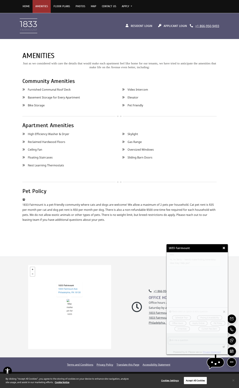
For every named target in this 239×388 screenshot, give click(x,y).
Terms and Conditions (80, 364)
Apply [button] (126, 6)
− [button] (32, 274)
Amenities (41, 6)
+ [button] (32, 269)
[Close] (233, 380)
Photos (80, 6)
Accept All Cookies (195, 380)
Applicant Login (176, 26)
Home (26, 6)
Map (93, 6)
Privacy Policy (105, 364)
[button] (215, 362)
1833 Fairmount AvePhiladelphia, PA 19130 (69, 290)
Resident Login (142, 26)
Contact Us (109, 6)
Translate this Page (128, 364)
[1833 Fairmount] (70, 307)
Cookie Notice (62, 382)
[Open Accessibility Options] (7, 372)
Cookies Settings (170, 380)
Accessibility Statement (156, 364)
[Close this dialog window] (224, 248)
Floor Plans (62, 6)
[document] (69, 307)
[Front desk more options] (231, 362)
